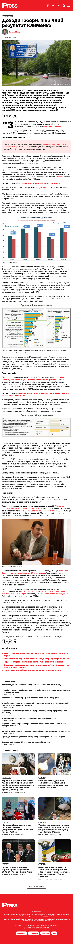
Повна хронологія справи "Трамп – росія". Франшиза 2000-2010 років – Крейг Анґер (17, 869)
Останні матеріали (10, 750)
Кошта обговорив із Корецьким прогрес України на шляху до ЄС (31, 698)
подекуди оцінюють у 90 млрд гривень (28, 573)
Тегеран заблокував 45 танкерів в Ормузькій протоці (26, 742)
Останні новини (8, 681)
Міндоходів (40, 187)
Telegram (34, 933)
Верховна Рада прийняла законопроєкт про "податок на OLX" (33, 670)
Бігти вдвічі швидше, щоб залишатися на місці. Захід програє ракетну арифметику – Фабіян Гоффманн (53, 784)
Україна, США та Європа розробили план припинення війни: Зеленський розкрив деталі (34, 725)
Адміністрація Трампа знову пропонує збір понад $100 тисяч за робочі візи (36, 731)
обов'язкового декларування (55, 594)
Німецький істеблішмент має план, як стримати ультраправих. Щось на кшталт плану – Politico (17, 828)
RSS (54, 933)
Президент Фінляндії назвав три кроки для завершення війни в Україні (33, 737)
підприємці (28, 636)
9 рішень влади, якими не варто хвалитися (39, 183)
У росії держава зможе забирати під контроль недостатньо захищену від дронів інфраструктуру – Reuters (35, 704)
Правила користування (47, 925)
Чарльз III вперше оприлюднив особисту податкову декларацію (34, 662)
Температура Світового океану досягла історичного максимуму (31, 685)
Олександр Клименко (52, 126)
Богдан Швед (14, 32)
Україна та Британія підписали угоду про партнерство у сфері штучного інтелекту (34, 712)
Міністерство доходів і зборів (49, 636)
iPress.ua (59, 177)
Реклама (30, 925)
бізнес (36, 636)
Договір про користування (36, 928)
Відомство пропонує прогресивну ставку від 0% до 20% (33, 507)
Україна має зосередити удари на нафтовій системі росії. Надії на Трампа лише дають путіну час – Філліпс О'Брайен (54, 828)
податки (5, 636)
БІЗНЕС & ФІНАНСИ (8, 16)
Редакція (19, 925)
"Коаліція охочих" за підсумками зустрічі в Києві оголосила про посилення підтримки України (36, 691)
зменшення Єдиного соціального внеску (38, 511)
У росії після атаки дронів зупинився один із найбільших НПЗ (29, 718)
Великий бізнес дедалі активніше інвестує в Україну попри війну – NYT (37, 659)
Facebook (21, 933)
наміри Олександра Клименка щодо (33, 378)
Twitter (45, 933)
